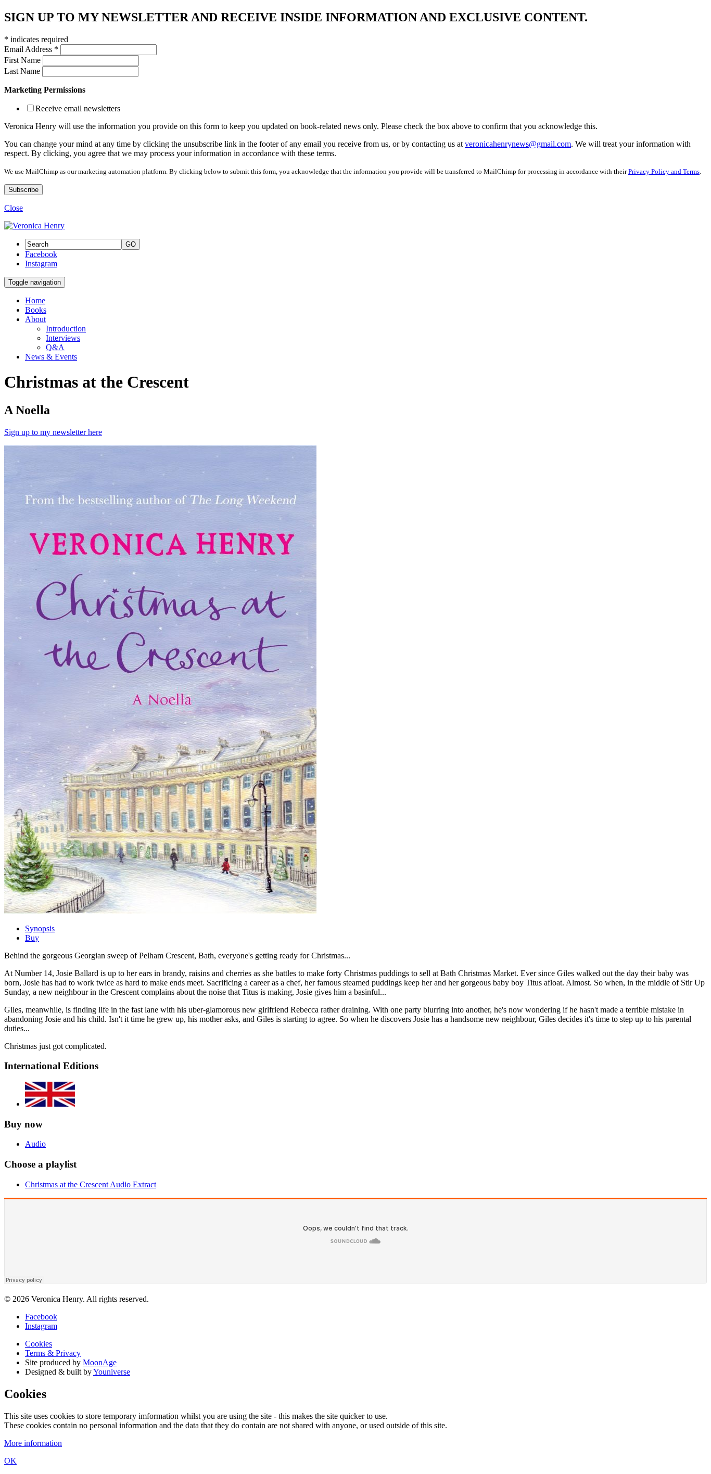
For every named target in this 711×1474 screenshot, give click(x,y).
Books (35, 309)
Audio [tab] (35, 1143)
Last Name (23, 71)
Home (35, 300)
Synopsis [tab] (40, 928)
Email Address (31, 49)
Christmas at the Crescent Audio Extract (90, 1184)
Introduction (66, 328)
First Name (23, 60)
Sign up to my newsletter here (53, 432)
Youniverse (111, 1371)
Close (13, 207)
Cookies (38, 1343)
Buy (32, 937)
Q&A (55, 347)
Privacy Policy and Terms (664, 171)
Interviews (63, 338)
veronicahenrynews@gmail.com (518, 143)
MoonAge (100, 1362)
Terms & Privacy (53, 1353)
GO (130, 244)
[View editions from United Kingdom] (50, 1103)
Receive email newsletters (77, 108)
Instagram (41, 263)
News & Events (51, 356)
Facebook (41, 254)
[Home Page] (34, 225)
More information (33, 1443)
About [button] (35, 319)
